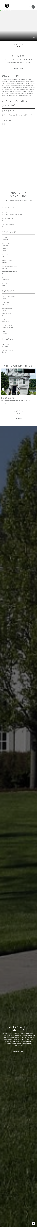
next (21, 45)
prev (16, 45)
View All (18, 418)
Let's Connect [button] (18, 1051)
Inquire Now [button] (18, 68)
